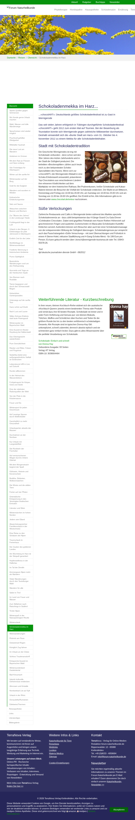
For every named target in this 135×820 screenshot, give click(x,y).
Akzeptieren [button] (119, 810)
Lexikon (52, 750)
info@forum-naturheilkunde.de (112, 757)
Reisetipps (54, 744)
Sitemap (53, 757)
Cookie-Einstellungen (59, 763)
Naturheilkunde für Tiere (60, 741)
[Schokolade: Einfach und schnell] (119, 317)
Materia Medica (56, 753)
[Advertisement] (67, 80)
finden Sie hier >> (15, 786)
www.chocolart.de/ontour (62, 199)
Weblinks (53, 747)
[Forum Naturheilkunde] (28, 9)
